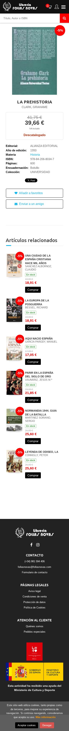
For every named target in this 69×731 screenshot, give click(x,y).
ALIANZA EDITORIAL (44, 146)
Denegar (47, 725)
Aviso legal (34, 591)
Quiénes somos (34, 626)
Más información (46, 717)
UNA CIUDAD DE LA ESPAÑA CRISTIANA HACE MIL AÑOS (38, 259)
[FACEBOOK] (31, 544)
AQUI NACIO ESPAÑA (39, 338)
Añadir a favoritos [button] (30, 193)
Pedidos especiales (34, 631)
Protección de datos (34, 602)
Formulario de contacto (34, 572)
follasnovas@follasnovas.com (34, 567)
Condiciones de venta (35, 596)
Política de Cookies (34, 607)
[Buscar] (64, 18)
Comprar (33, 289)
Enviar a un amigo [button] (31, 204)
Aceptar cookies (27, 725)
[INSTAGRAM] (38, 544)
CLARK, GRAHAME (35, 107)
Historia (35, 154)
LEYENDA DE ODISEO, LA (41, 451)
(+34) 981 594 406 (35, 561)
